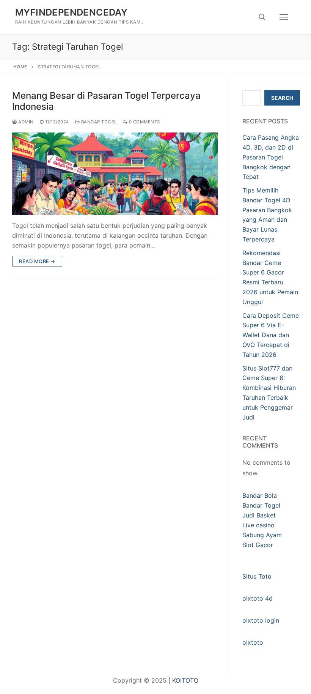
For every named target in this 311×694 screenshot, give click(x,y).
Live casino (258, 525)
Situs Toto (257, 576)
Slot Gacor (257, 545)
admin (25, 122)
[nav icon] (284, 17)
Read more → (37, 261)
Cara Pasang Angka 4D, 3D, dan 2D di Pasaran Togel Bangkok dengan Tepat (270, 157)
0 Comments (143, 122)
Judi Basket (259, 515)
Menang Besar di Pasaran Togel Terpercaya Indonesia (106, 101)
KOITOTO (185, 680)
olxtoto (252, 642)
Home (20, 66)
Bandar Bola (259, 495)
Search (282, 98)
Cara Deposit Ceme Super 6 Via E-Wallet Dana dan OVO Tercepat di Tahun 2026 (270, 335)
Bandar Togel (98, 122)
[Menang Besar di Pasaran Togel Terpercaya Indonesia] (115, 173)
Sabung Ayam (262, 535)
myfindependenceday (71, 12)
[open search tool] (262, 17)
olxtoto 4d (257, 598)
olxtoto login (260, 620)
